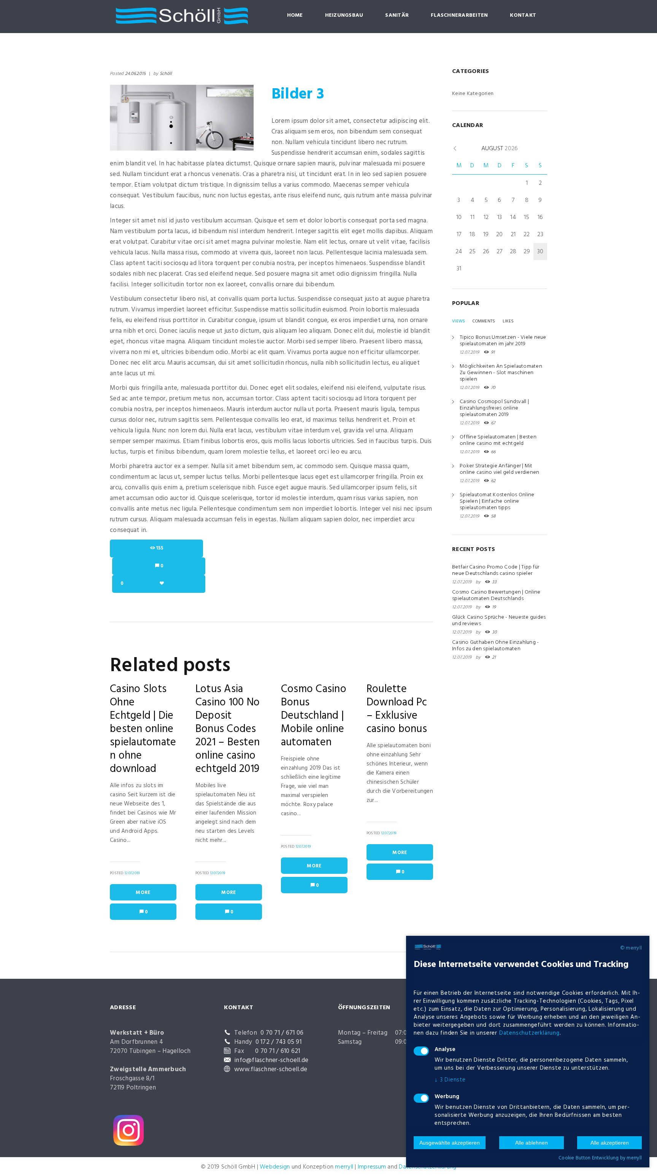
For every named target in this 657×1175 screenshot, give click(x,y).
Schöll (166, 74)
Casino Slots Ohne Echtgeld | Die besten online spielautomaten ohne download (143, 729)
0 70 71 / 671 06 (281, 1033)
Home (295, 15)
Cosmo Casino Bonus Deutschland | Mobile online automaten (313, 716)
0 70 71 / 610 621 (277, 1051)
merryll (344, 1167)
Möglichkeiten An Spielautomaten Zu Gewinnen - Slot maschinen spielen (501, 373)
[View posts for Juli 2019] (455, 149)
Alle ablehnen (531, 1143)
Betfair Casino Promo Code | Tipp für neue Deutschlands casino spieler (495, 570)
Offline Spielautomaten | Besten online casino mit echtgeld (498, 440)
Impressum (372, 1167)
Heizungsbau (344, 15)
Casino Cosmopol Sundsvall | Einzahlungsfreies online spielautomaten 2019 (494, 408)
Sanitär (397, 15)
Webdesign (275, 1167)
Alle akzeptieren (609, 1143)
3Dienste (450, 1079)
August (499, 149)
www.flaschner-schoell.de (270, 1069)
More (143, 893)
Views (458, 321)
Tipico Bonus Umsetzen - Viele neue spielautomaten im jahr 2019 (503, 340)
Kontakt (523, 15)
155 (160, 548)
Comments (484, 321)
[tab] (458, 321)
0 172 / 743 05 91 (279, 1042)
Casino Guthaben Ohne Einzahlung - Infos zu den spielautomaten (495, 645)
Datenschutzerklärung (529, 1033)
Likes (508, 321)
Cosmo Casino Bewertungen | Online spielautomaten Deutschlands (496, 595)
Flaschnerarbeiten (459, 15)
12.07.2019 (132, 873)
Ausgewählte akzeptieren (449, 1143)
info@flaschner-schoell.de (271, 1060)
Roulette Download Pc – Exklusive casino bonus (397, 709)
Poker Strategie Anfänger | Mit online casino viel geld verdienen (499, 469)
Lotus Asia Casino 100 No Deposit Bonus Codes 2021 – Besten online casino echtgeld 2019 (227, 729)
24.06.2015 (135, 74)
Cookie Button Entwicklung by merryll (600, 1158)
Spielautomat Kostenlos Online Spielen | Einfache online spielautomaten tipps (497, 501)
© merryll (631, 948)
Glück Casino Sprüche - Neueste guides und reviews (499, 620)
